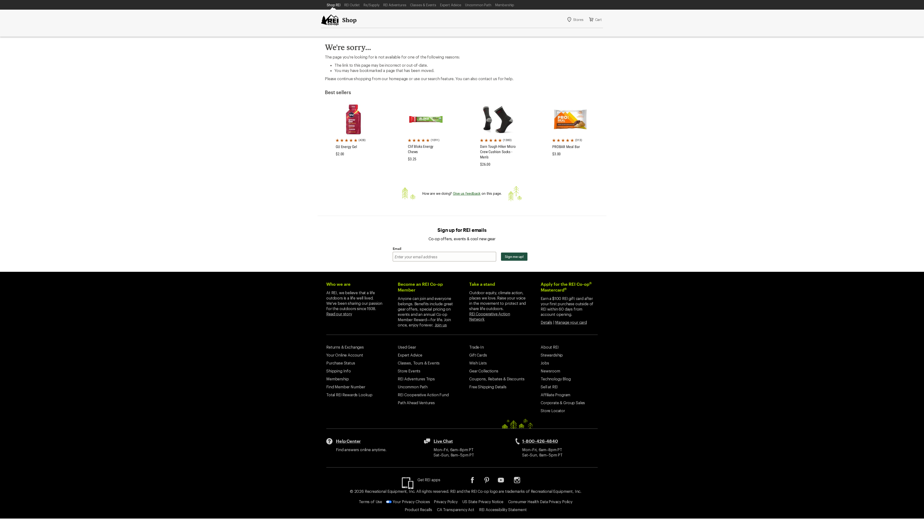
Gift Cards (478, 355)
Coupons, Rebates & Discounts (497, 379)
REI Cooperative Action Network (489, 316)
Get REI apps (428, 479)
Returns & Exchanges (345, 347)
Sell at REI (549, 386)
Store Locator (553, 410)
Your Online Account (344, 355)
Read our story (339, 314)
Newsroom (550, 371)
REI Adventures (394, 5)
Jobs (545, 363)
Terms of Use (370, 501)
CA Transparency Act (455, 509)
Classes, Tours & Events (419, 363)
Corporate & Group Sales (563, 402)
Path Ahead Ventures (416, 402)
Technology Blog (556, 379)
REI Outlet (352, 5)
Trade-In (476, 347)
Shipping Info (338, 371)
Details (546, 322)
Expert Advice (450, 5)
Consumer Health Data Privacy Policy (540, 501)
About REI (550, 347)
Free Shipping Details (488, 386)
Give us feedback (467, 193)
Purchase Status (340, 363)
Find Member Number (345, 386)
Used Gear (407, 347)
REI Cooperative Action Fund (423, 394)
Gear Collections (483, 371)
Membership (504, 5)
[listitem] (476, 481)
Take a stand (482, 284)
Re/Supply (371, 5)
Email (397, 249)
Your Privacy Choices (411, 501)
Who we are (338, 284)
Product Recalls (418, 509)
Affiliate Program (555, 394)
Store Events (409, 371)
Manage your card (571, 322)
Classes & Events (423, 5)
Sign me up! (514, 256)
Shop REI (333, 5)
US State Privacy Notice (482, 501)
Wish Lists (478, 363)
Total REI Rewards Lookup (349, 394)
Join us (441, 325)
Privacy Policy (446, 501)
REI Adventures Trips (416, 379)
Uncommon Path (478, 5)
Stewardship (552, 355)
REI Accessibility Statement (503, 509)
